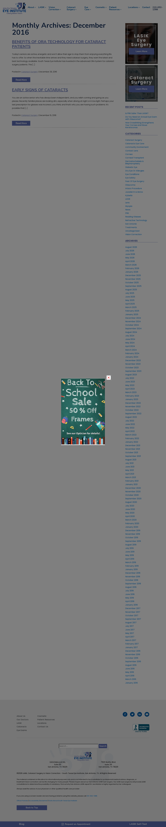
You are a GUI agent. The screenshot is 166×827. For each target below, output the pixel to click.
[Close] (108, 377)
